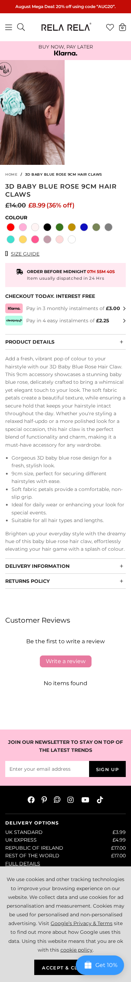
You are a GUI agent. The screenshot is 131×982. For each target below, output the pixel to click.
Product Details (29, 342)
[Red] (11, 228)
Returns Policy (27, 581)
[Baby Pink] (59, 240)
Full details (22, 863)
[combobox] (21, 27)
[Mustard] (72, 228)
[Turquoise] (11, 240)
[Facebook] (31, 799)
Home (11, 174)
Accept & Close (65, 967)
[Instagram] (70, 799)
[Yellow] (23, 240)
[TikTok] (99, 799)
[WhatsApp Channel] (57, 800)
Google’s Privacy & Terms (81, 923)
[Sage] (96, 228)
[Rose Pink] (23, 228)
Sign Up (107, 769)
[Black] (47, 228)
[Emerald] (59, 228)
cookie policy (76, 950)
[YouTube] (85, 799)
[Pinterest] (44, 799)
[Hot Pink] (35, 240)
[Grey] (108, 228)
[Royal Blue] (84, 228)
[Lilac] (47, 240)
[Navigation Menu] (8, 27)
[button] (122, 27)
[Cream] (35, 228)
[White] (72, 240)
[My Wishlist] (110, 27)
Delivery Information (37, 566)
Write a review (66, 661)
